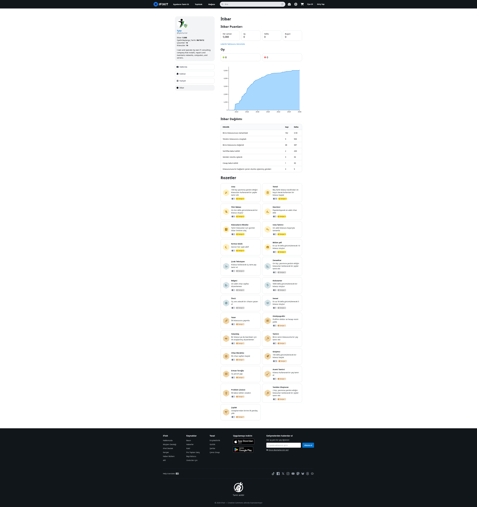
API (164, 460)
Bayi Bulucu (191, 456)
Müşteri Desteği (169, 444)
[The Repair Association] (312, 473)
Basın (188, 440)
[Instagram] (288, 473)
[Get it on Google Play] (243, 450)
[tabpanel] (261, 218)
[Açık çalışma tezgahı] (289, 4)
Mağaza (211, 4)
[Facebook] (278, 473)
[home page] (161, 4)
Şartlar (212, 448)
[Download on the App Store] (243, 442)
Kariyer (166, 452)
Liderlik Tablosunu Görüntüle (233, 44)
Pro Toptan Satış (193, 452)
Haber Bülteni (169, 456)
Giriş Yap (320, 4)
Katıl (188, 448)
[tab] (195, 67)
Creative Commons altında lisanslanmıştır (245, 503)
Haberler (190, 444)
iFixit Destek (168, 448)
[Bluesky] (302, 473)
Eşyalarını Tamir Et (181, 4)
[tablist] (195, 77)
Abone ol (308, 445)
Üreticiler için (192, 460)
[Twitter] (283, 473)
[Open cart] (302, 4)
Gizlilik (212, 444)
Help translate (169, 473)
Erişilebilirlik (215, 440)
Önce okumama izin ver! (279, 450)
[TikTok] (273, 473)
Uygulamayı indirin (242, 435)
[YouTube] (293, 473)
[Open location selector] (295, 4)
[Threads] (307, 473)
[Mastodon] (298, 473)
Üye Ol (310, 4)
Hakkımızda (168, 440)
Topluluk (198, 4)
